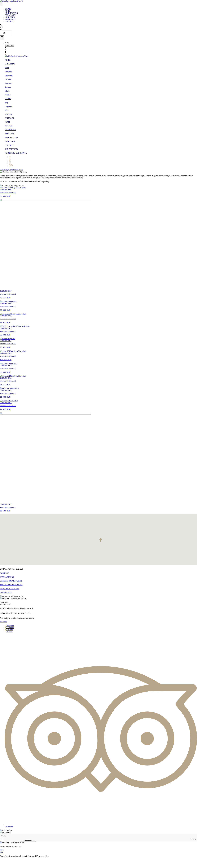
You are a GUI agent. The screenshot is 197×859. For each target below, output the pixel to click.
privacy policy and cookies (9, 589)
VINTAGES (9, 118)
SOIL (7, 110)
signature (8, 87)
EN (4, 33)
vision (7, 68)
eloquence (8, 83)
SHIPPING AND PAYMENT (11, 581)
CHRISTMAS (10, 64)
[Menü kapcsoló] (1, 4)
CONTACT (9, 145)
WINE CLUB (10, 141)
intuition (7, 95)
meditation (8, 72)
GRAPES (8, 114)
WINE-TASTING (11, 137)
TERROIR (9, 106)
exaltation (8, 79)
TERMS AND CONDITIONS (16, 153)
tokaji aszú (8, 126)
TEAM (7, 122)
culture (7, 91)
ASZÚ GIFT (9, 134)
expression (8, 75)
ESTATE (8, 99)
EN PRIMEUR (10, 130)
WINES (7, 60)
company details (6, 592)
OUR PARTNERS (11, 149)
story (6, 103)
